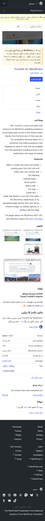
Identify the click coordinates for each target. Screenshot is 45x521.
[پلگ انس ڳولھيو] (18, 26)
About (40, 427)
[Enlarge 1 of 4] (39, 232)
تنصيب (37, 100)
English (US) (7, 361)
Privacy (39, 439)
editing (11, 366)
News (40, 431)
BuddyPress (36, 479)
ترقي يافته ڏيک (37, 377)
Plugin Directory (36, 10)
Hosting (39, 435)
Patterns (17, 439)
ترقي (38, 106)
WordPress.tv (36, 459)
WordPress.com (35, 466)
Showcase (16, 427)
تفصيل (37, 88)
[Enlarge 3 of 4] (39, 246)
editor (5, 366)
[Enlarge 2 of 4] (18, 232)
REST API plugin (36, 219)
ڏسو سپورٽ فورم (36, 412)
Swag (17, 459)
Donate (17, 455)
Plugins (18, 435)
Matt (39, 470)
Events (18, 451)
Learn (40, 447)
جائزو (38, 94)
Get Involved (15, 447)
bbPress (38, 475)
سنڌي (35, 489)
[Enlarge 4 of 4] (39, 260)
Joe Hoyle (34, 73)
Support (39, 451)
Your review (38, 395)
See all (5, 395)
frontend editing (8, 371)
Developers (38, 455)
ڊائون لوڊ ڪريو (36, 79)
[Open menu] (3, 3)
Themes (18, 431)
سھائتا (38, 112)
